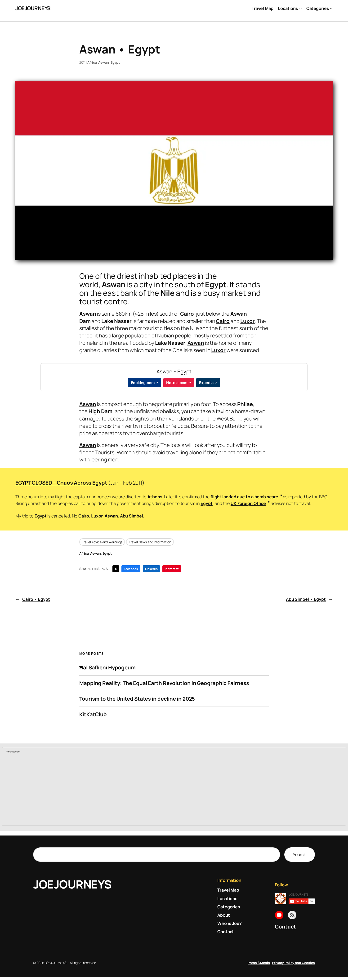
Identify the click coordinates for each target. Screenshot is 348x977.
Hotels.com (176, 382)
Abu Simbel (131, 516)
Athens (154, 497)
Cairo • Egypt (36, 599)
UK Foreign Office (248, 503)
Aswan (103, 62)
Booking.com (143, 382)
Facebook (131, 569)
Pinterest (172, 569)
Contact (285, 926)
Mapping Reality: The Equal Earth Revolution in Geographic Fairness (164, 683)
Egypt (115, 62)
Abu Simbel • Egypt (306, 599)
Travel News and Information (150, 542)
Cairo (187, 313)
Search (299, 854)
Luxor (247, 321)
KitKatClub (93, 714)
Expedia (206, 382)
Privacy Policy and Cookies (293, 962)
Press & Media (259, 962)
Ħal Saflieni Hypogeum (107, 668)
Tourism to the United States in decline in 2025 (137, 699)
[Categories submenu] (331, 8)
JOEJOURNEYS (32, 8)
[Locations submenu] (300, 8)
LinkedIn (151, 569)
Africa (92, 62)
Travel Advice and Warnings (102, 542)
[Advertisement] (174, 790)
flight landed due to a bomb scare (244, 497)
